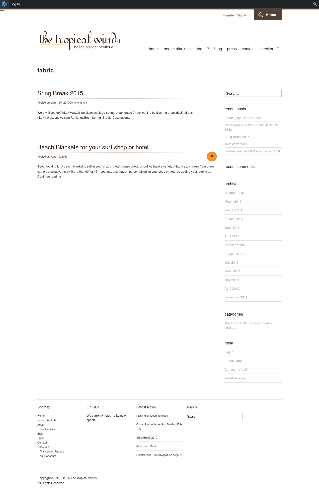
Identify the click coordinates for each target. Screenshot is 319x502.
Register (229, 15)
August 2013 (234, 219)
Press (232, 49)
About (199, 49)
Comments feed (236, 369)
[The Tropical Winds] (80, 49)
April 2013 (232, 236)
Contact (248, 49)
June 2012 (232, 271)
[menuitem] (4, 4)
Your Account (48, 456)
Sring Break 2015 (60, 92)
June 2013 (232, 227)
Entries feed (233, 360)
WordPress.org (235, 378)
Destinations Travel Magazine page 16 (252, 151)
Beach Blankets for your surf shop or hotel (92, 146)
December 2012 (236, 245)
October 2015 (234, 192)
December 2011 (236, 297)
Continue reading (51, 176)
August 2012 (234, 253)
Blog (218, 49)
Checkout (266, 49)
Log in (229, 352)
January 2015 (234, 210)
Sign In (242, 15)
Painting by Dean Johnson (244, 117)
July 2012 (232, 262)
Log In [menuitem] (15, 4)
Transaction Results (52, 451)
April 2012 (232, 288)
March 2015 (233, 201)
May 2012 (232, 280)
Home (154, 49)
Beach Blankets (177, 49)
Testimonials (47, 429)
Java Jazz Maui (236, 144)
